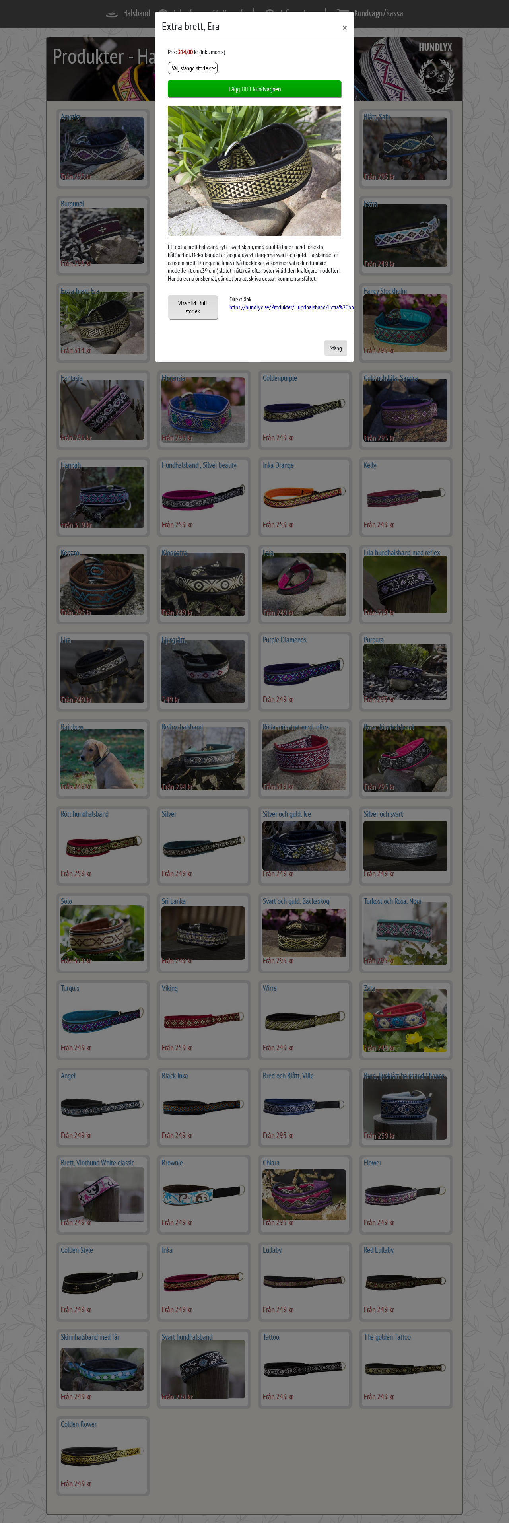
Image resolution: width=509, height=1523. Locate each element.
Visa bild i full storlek (192, 307)
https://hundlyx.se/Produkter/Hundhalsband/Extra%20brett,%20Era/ (303, 307)
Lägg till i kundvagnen (255, 88)
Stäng (336, 348)
